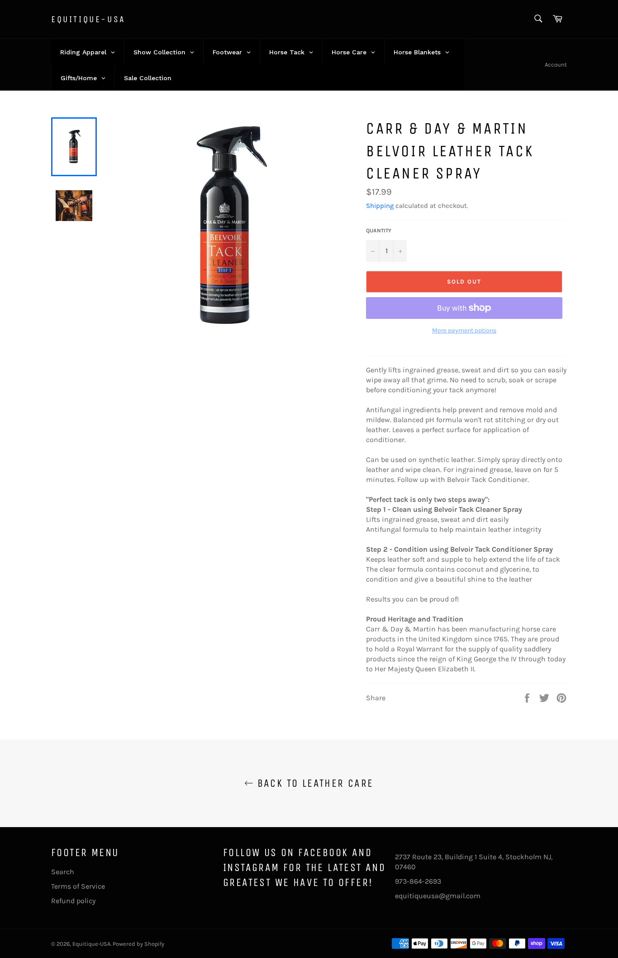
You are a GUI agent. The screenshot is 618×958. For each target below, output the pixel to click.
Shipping (380, 206)
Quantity (378, 230)
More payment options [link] (464, 330)
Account (556, 64)
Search (62, 871)
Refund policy (73, 900)
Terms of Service (78, 886)
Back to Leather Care (313, 783)
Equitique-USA (88, 19)
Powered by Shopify (138, 943)
